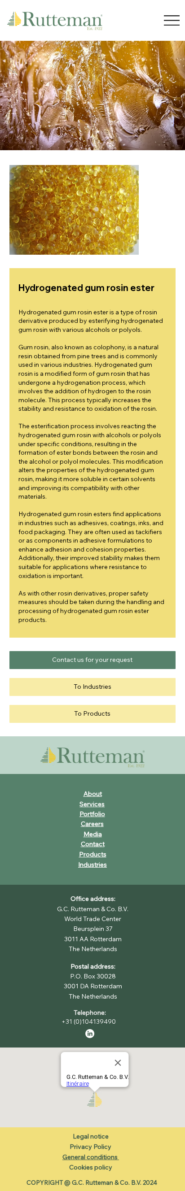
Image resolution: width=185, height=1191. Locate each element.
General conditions (90, 1157)
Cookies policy (90, 1167)
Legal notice (91, 1136)
